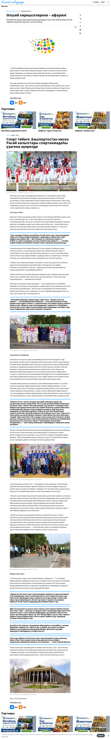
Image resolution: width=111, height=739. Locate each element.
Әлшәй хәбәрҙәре (12, 1)
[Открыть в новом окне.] (14, 103)
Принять (100, 735)
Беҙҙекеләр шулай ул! (13, 11)
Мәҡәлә (4, 6)
